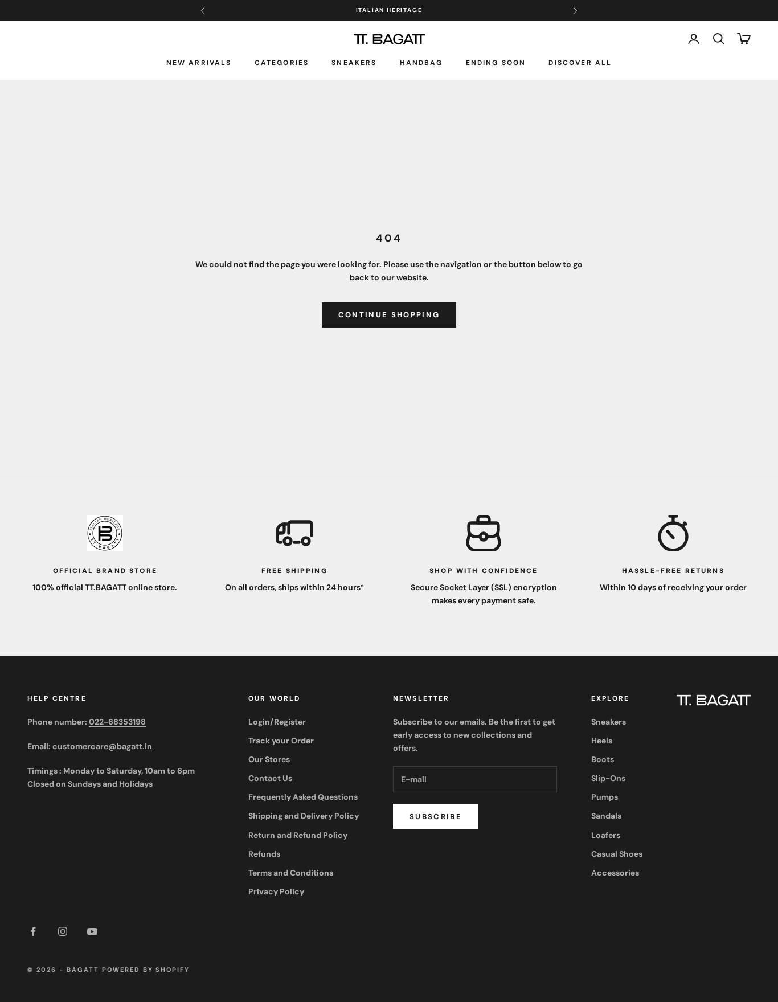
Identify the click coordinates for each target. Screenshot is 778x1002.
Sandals (606, 816)
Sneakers (353, 62)
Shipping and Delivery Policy (303, 816)
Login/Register (277, 722)
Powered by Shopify (146, 970)
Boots (602, 759)
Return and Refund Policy (297, 835)
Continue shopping (389, 315)
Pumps (604, 797)
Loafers (605, 835)
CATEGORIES (282, 62)
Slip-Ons (608, 778)
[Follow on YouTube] (92, 931)
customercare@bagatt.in (102, 746)
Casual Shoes (616, 854)
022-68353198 (117, 722)
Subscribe (436, 816)
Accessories (615, 873)
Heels (601, 740)
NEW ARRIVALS (199, 62)
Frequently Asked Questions (303, 797)
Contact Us (270, 778)
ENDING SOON (496, 62)
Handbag (421, 62)
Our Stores (269, 759)
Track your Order (281, 740)
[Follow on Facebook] (33, 931)
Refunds (264, 854)
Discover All (580, 62)
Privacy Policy (276, 891)
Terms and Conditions (290, 873)
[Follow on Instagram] (62, 931)
